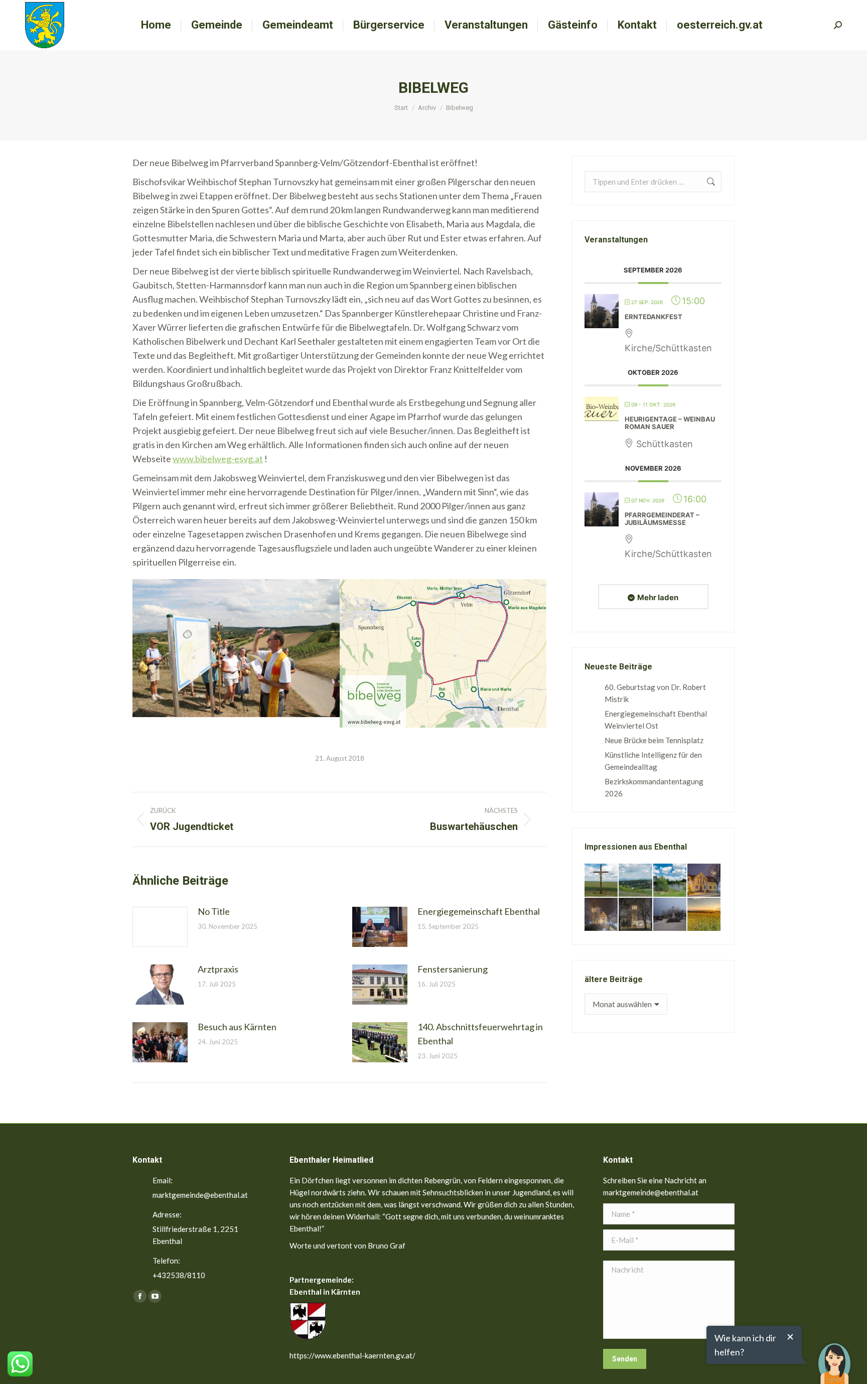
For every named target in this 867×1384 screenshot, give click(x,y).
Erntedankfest (653, 317)
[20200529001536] (636, 881)
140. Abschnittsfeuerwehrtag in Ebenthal (480, 1033)
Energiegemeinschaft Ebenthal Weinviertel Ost (656, 719)
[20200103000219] (602, 915)
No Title (214, 911)
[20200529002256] (602, 881)
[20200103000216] (636, 915)
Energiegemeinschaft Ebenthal (478, 911)
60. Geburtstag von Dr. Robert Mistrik (655, 693)
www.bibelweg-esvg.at (218, 458)
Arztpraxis (218, 969)
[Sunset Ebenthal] (704, 915)
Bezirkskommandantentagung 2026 (654, 787)
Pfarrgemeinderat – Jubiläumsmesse (662, 519)
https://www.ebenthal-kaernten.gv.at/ (352, 1355)
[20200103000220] (704, 881)
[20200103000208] (670, 915)
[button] (834, 1356)
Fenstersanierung (452, 969)
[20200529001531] (670, 881)
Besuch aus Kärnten (237, 1026)
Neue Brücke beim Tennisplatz (654, 740)
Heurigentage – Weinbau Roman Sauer (670, 423)
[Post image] (160, 927)
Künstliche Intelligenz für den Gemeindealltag (653, 760)
